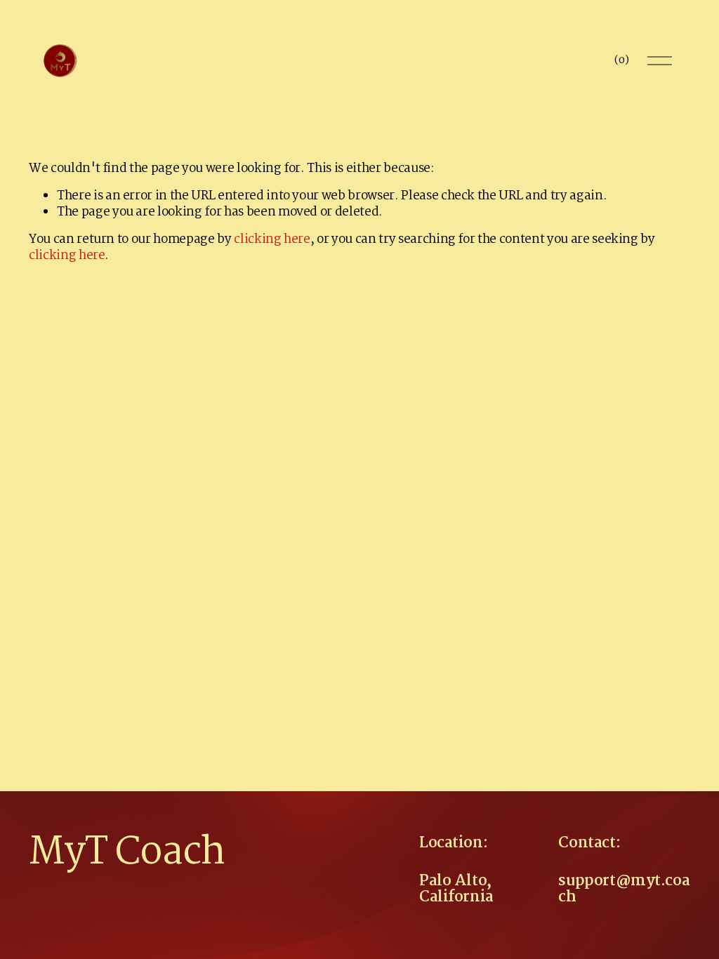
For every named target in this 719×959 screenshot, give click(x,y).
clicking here (272, 240)
